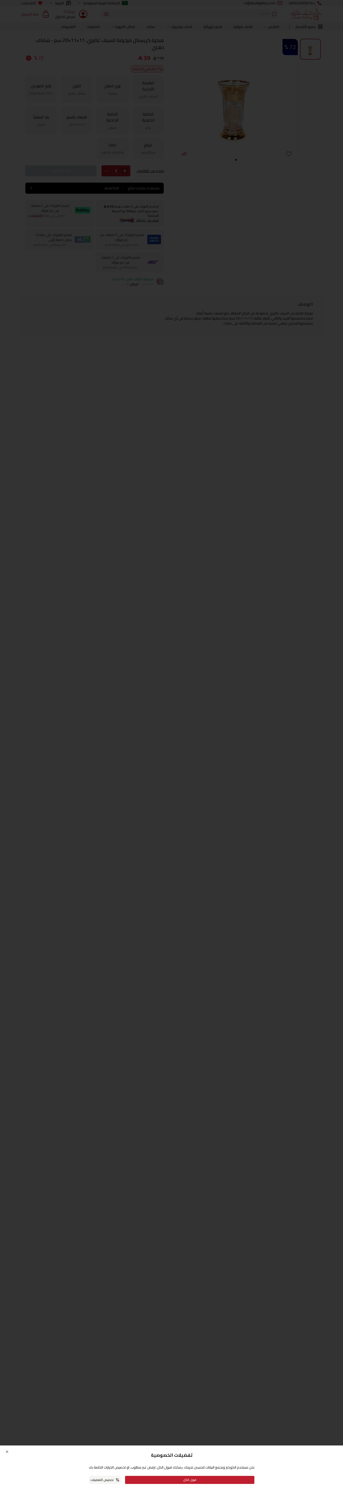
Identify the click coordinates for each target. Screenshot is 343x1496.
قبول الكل (189, 1480)
